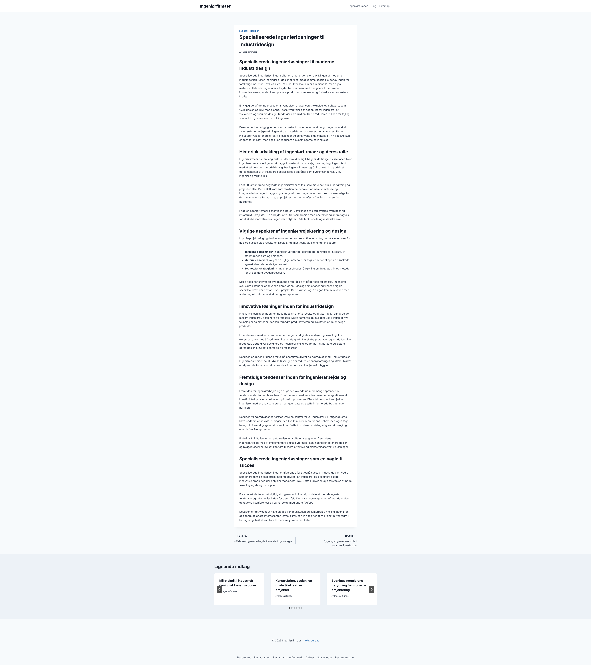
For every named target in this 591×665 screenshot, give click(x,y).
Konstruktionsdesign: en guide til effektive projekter (293, 585)
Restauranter (262, 657)
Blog (373, 6)
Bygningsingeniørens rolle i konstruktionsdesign (340, 541)
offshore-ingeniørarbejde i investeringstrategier (263, 539)
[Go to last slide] (219, 589)
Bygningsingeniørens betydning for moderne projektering (349, 585)
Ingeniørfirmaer (358, 6)
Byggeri (243, 31)
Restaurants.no (344, 657)
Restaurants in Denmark (288, 657)
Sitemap (384, 6)
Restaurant (244, 657)
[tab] (289, 608)
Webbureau (312, 640)
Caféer (310, 657)
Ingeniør (254, 31)
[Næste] (371, 589)
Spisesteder (324, 657)
